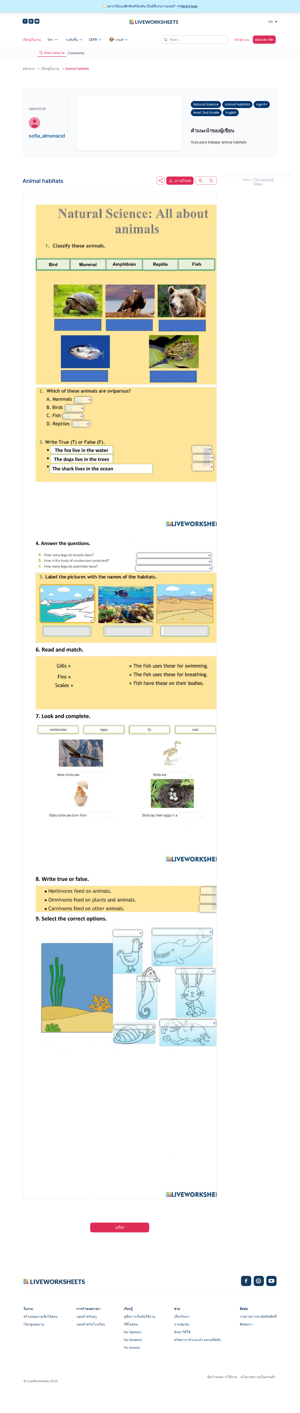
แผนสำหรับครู (87, 1316)
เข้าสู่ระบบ (241, 40)
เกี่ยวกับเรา (182, 1316)
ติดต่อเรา (246, 1324)
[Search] (166, 39)
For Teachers (132, 1332)
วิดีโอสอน (131, 1324)
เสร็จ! (119, 1227)
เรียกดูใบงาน (32, 40)
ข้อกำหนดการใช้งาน (222, 1377)
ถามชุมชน (181, 1324)
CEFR (93, 40)
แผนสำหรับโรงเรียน (91, 1324)
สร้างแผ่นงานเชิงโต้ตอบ (40, 1316)
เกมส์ (119, 40)
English (230, 112)
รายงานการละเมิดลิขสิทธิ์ (258, 1316)
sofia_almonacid (47, 136)
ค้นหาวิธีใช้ (182, 1332)
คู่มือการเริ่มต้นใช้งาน (139, 1316)
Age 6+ (261, 104)
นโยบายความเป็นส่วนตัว (258, 1377)
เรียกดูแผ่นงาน (33, 1324)
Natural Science (206, 104)
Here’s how (189, 6)
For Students (133, 1340)
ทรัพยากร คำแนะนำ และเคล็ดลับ (197, 1340)
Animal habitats (237, 104)
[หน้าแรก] (153, 22)
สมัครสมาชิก (264, 40)
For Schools (132, 1347)
